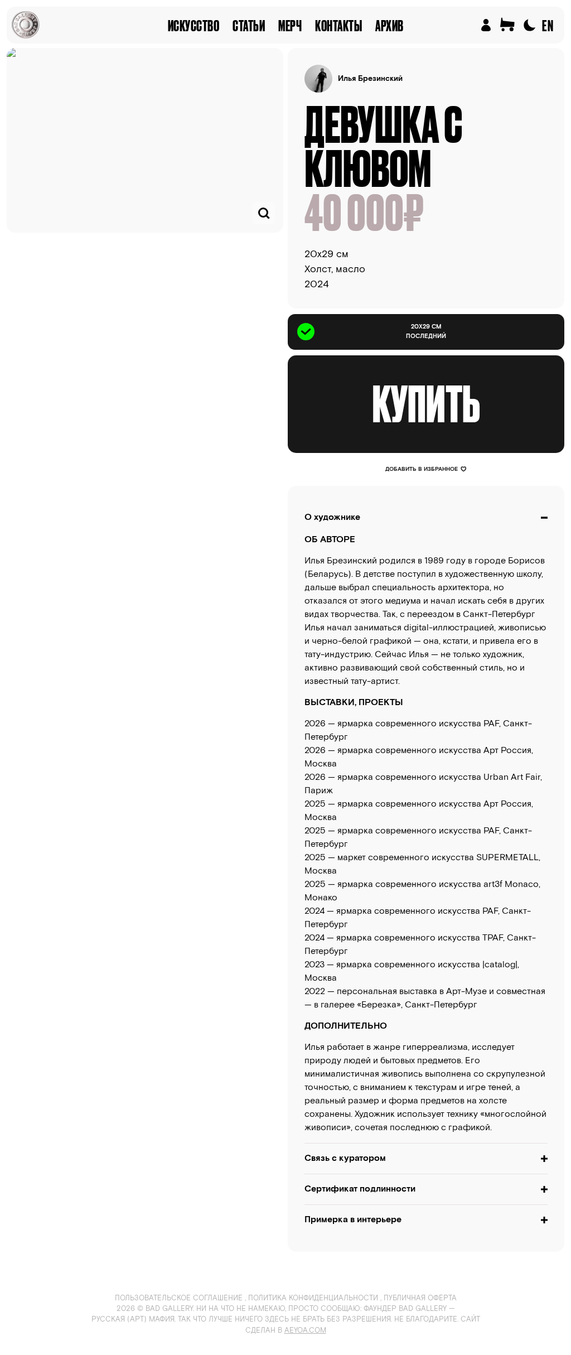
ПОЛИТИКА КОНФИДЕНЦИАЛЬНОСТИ (313, 1298)
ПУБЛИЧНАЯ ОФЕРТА (420, 1298)
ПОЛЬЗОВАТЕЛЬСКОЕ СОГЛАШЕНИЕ (179, 1298)
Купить (426, 403)
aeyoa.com (305, 1330)
